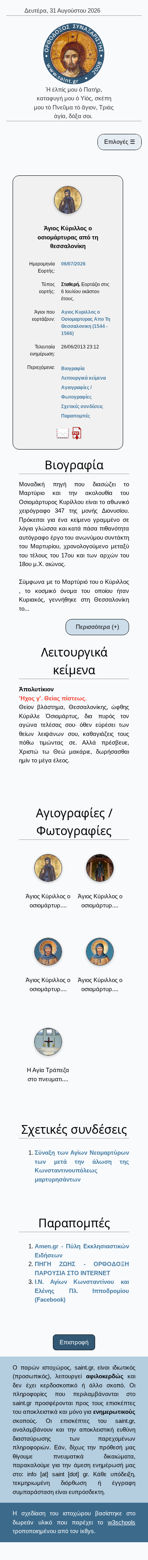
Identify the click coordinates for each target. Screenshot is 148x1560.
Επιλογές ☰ (119, 141)
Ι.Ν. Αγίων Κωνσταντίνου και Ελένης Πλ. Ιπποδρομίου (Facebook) (82, 1290)
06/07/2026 (73, 264)
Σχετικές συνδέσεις (82, 406)
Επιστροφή (74, 1342)
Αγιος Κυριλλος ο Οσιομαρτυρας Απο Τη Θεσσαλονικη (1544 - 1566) (85, 322)
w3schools (121, 1522)
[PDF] (76, 433)
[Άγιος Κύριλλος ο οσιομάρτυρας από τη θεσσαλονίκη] (48, 868)
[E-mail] (62, 433)
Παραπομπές (75, 416)
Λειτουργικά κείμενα (83, 378)
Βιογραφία (72, 368)
